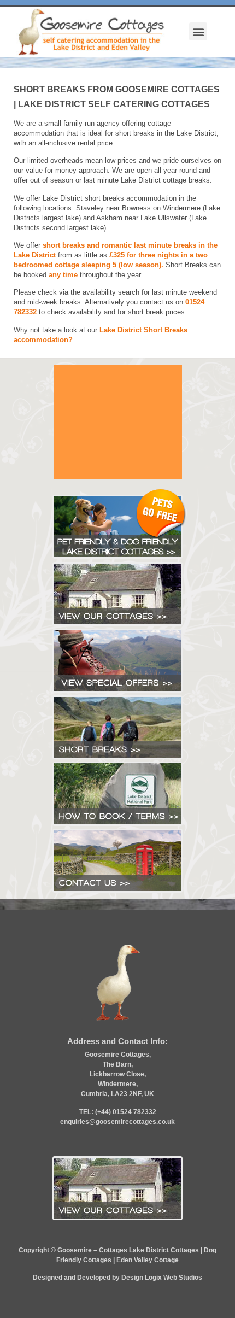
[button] (198, 31)
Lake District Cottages (164, 1250)
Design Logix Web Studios (161, 1277)
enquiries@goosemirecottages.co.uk (117, 1122)
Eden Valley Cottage (147, 1260)
